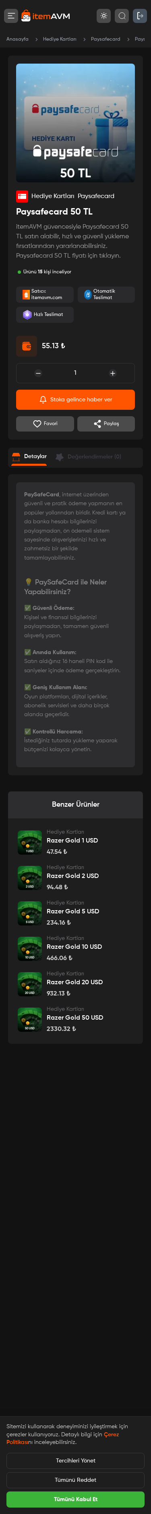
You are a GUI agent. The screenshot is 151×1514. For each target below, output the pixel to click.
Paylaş (111, 423)
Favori (51, 423)
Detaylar (35, 456)
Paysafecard (105, 39)
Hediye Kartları (60, 39)
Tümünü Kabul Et (75, 1499)
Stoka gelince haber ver (81, 400)
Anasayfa (17, 39)
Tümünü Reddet (75, 1480)
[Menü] (11, 16)
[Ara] (122, 16)
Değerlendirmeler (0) (94, 457)
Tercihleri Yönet (75, 1461)
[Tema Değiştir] (104, 16)
